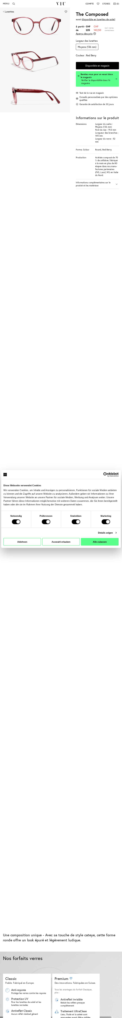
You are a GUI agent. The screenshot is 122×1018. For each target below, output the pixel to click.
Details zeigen (105, 532)
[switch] (46, 521)
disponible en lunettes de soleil (98, 19)
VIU (61, 3)
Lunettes (9, 11)
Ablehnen (22, 541)
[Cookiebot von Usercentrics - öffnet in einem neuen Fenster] (106, 474)
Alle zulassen (100, 541)
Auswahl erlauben (61, 541)
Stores (106, 3)
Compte (90, 3)
